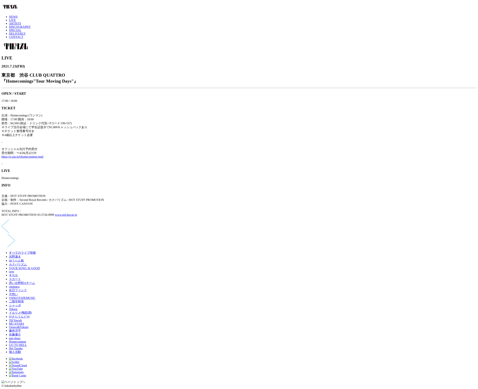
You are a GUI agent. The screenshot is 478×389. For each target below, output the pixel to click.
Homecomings (17, 341)
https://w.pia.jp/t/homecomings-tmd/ (22, 156)
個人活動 (15, 352)
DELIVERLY (17, 33)
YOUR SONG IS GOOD (24, 268)
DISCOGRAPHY (20, 26)
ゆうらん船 (16, 260)
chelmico (14, 286)
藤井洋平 (15, 330)
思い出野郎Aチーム (22, 283)
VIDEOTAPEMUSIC (22, 298)
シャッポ (15, 305)
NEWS (13, 16)
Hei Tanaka (16, 348)
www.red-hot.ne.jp (66, 214)
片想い (13, 294)
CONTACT (16, 36)
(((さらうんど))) (19, 316)
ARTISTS (15, 23)
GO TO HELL (18, 345)
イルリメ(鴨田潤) (20, 312)
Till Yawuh (15, 320)
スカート (15, 279)
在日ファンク (18, 290)
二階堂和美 (16, 301)
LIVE (12, 20)
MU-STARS (16, 323)
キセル (13, 275)
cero (11, 271)
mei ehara (14, 338)
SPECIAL (15, 30)
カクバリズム (18, 264)
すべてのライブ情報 (22, 252)
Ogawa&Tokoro (18, 327)
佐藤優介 (15, 334)
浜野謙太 (15, 256)
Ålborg (13, 309)
